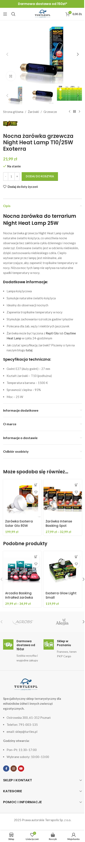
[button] (7, 54)
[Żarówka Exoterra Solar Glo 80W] (22, 498)
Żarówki (33, 112)
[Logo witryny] (42, 13)
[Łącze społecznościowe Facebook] (6, 768)
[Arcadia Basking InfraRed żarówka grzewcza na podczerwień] (22, 570)
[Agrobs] (22, 621)
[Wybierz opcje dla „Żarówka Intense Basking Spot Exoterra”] (76, 485)
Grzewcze (50, 112)
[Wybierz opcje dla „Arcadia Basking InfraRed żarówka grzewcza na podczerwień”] (35, 556)
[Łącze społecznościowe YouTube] (21, 768)
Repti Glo (52, 333)
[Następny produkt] (79, 111)
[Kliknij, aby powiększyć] (10, 76)
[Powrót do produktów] (74, 111)
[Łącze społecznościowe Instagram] (14, 768)
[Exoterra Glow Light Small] (63, 570)
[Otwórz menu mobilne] (5, 14)
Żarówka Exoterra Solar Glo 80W (19, 523)
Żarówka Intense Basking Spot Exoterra (59, 525)
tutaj (29, 350)
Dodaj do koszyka (40, 176)
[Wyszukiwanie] (13, 14)
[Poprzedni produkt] (69, 111)
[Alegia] (62, 621)
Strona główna (13, 112)
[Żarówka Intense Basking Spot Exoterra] (63, 498)
